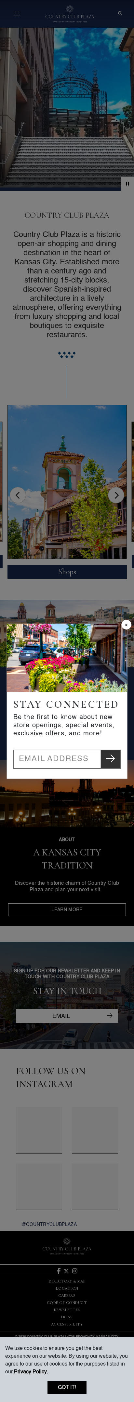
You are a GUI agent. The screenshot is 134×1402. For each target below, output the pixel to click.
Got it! (67, 1387)
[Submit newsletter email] (110, 759)
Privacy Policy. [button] (31, 1372)
